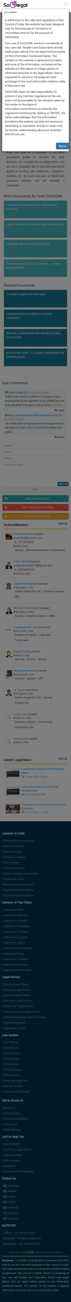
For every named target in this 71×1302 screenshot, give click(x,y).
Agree (62, 146)
